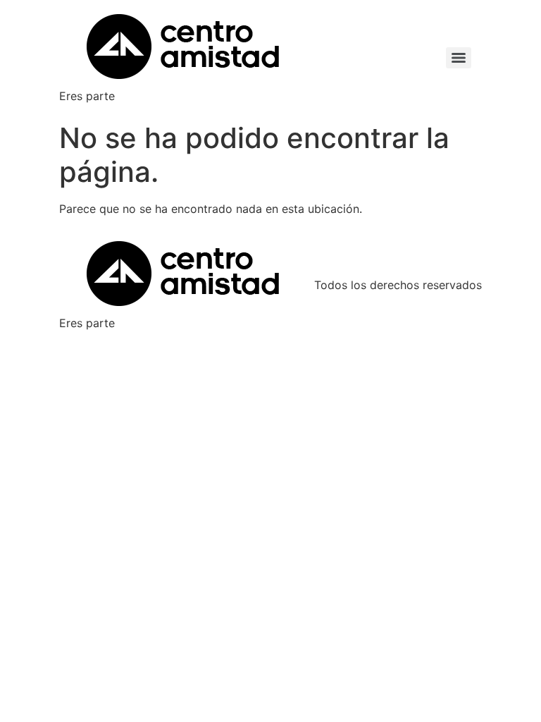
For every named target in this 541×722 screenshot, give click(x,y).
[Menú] (458, 57)
